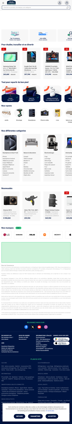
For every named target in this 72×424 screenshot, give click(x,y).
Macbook (68, 158)
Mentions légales (41, 346)
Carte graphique (29, 377)
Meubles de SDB (28, 173)
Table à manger (28, 158)
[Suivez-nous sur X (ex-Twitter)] (33, 327)
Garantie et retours (7, 350)
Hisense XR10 (7, 210)
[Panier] (66, 3)
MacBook (15, 377)
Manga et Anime (43, 391)
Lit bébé (63, 402)
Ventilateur (59, 377)
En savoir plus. (50, 410)
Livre (57, 120)
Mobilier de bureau (29, 171)
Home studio (10, 370)
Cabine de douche (53, 379)
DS (18, 368)
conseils (16, 309)
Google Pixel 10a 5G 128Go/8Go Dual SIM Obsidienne (30, 68)
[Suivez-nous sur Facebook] (26, 327)
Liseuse (5, 171)
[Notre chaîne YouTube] (39, 327)
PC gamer (68, 162)
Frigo (46, 156)
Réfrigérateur (42, 366)
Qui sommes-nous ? (7, 337)
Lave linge (47, 158)
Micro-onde (48, 169)
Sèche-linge (47, 370)
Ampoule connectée (8, 173)
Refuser (19, 416)
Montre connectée (8, 169)
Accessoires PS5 (26, 366)
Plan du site (36, 359)
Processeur (29, 379)
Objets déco (27, 175)
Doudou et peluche (54, 389)
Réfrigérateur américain (61, 366)
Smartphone (32, 120)
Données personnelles (42, 341)
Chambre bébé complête (45, 402)
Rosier (66, 377)
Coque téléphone (7, 162)
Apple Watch (6, 167)
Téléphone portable (8, 160)
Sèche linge (48, 160)
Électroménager (49, 153)
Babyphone (56, 402)
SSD (2, 380)
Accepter (52, 416)
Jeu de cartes (65, 389)
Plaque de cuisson (50, 165)
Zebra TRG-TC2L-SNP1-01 (31, 211)
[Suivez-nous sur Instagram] (46, 327)
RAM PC (10, 379)
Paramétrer (35, 416)
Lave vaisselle (48, 162)
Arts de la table (28, 169)
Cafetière (47, 171)
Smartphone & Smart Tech (10, 153)
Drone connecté (29, 389)
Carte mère (69, 171)
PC (10, 377)
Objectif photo (20, 402)
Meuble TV (27, 160)
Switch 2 (17, 366)
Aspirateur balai (49, 173)
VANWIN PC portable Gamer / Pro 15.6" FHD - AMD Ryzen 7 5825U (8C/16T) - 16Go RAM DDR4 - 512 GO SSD (52, 70)
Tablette (68, 167)
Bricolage (19, 120)
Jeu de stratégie (43, 389)
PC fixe (68, 160)
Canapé (26, 156)
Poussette (54, 400)
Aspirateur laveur (49, 175)
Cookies (38, 343)
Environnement (40, 337)
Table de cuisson (53, 368)
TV (26, 402)
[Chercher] (67, 7)
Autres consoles (9, 366)
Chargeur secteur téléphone (9, 395)
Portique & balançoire (55, 391)
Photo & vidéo (45, 120)
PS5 (2, 366)
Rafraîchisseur (42, 379)
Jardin (6, 120)
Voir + (18, 228)
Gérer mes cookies (41, 345)
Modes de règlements (7, 348)
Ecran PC (68, 165)
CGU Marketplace (45, 339)
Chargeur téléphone (8, 165)
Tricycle (60, 400)
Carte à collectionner (62, 388)
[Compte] (59, 3)
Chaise (26, 162)
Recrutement (23, 339)
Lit (24, 165)
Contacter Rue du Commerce (9, 352)
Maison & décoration (30, 153)
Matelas (26, 167)
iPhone (5, 156)
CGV (37, 339)
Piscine (61, 379)
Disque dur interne (19, 379)
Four (46, 167)
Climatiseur (41, 377)
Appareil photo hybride (8, 402)
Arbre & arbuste (50, 377)
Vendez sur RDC (23, 337)
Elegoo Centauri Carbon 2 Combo (52, 211)
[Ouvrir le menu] (3, 3)
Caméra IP (6, 175)
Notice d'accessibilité (42, 350)
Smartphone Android (9, 158)
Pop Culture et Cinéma (48, 388)
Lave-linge (50, 366)
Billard (64, 391)
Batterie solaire (58, 380)
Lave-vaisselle (42, 368)
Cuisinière (55, 370)
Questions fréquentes (7, 346)
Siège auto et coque (44, 400)
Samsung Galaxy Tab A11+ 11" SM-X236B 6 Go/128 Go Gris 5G (9, 68)
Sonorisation (23, 368)
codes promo (23, 309)
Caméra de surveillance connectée (12, 391)
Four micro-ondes (64, 370)
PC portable (4, 377)
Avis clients (4, 339)
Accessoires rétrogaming (8, 368)
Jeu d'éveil (66, 400)
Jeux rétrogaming (20, 370)
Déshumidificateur (47, 380)
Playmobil (41, 393)
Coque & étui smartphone (16, 389)
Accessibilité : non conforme (44, 348)
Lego (39, 388)
